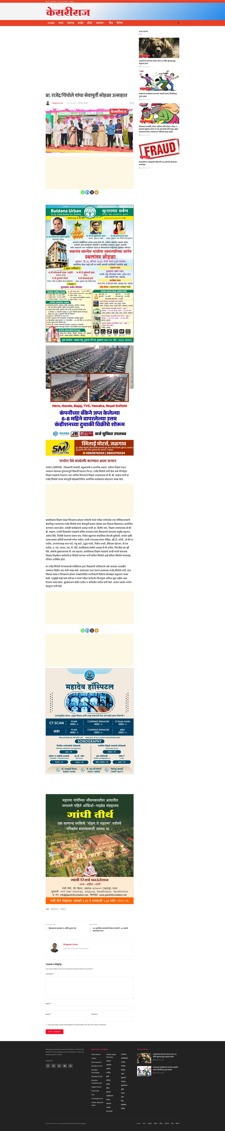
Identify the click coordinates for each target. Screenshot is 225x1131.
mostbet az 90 (96, 1066)
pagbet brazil (96, 1087)
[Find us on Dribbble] (70, 1066)
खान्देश (81, 103)
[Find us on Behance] (65, 1066)
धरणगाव (123, 1054)
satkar (63, 909)
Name (49, 1003)
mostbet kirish (96, 1076)
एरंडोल (108, 1072)
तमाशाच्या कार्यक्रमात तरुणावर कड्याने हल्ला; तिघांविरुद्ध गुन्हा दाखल (158, 95)
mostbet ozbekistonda (96, 1081)
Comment (50, 974)
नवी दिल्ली (124, 1058)
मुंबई (122, 1089)
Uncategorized (146, 121)
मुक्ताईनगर (124, 1085)
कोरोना (108, 1080)
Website (94, 1014)
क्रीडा (89, 23)
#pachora (54, 909)
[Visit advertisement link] (90, 916)
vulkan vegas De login (97, 1103)
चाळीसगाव (109, 1095)
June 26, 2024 (71, 103)
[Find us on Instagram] (59, 1066)
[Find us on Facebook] (48, 1066)
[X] (92, 192)
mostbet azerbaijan (95, 1071)
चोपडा (108, 1099)
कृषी (107, 1076)
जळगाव (99, 23)
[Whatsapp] (83, 192)
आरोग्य (108, 1068)
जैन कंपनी (109, 1111)
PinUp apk (95, 1090)
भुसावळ (123, 1077)
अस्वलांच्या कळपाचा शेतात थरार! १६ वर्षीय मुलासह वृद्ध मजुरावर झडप (157, 62)
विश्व (111, 23)
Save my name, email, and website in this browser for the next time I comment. (77, 1024)
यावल (123, 1093)
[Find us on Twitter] (53, 1066)
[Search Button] (178, 23)
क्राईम (80, 23)
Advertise (53, 1)
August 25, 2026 (145, 100)
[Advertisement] (136, 11)
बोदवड (123, 1070)
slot (92, 1094)
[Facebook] (87, 192)
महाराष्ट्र (70, 23)
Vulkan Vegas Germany (111, 1055)
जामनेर (108, 1107)
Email (48, 1014)
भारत (60, 23)
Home (51, 23)
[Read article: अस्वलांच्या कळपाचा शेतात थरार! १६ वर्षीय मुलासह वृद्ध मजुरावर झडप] (159, 48)
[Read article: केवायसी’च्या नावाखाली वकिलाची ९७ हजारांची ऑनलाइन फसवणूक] (159, 149)
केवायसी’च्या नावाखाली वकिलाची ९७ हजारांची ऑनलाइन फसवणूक (158, 163)
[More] (96, 192)
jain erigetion (96, 1062)
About (47, 1)
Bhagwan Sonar (58, 103)
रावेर (122, 1097)
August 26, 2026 (145, 67)
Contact (71, 1)
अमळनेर (108, 1065)
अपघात (108, 1061)
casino (93, 1058)
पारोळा (123, 1066)
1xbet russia (145, 56)
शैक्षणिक (123, 1104)
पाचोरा (123, 1062)
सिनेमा (120, 23)
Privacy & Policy (63, 1)
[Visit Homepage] (68, 11)
